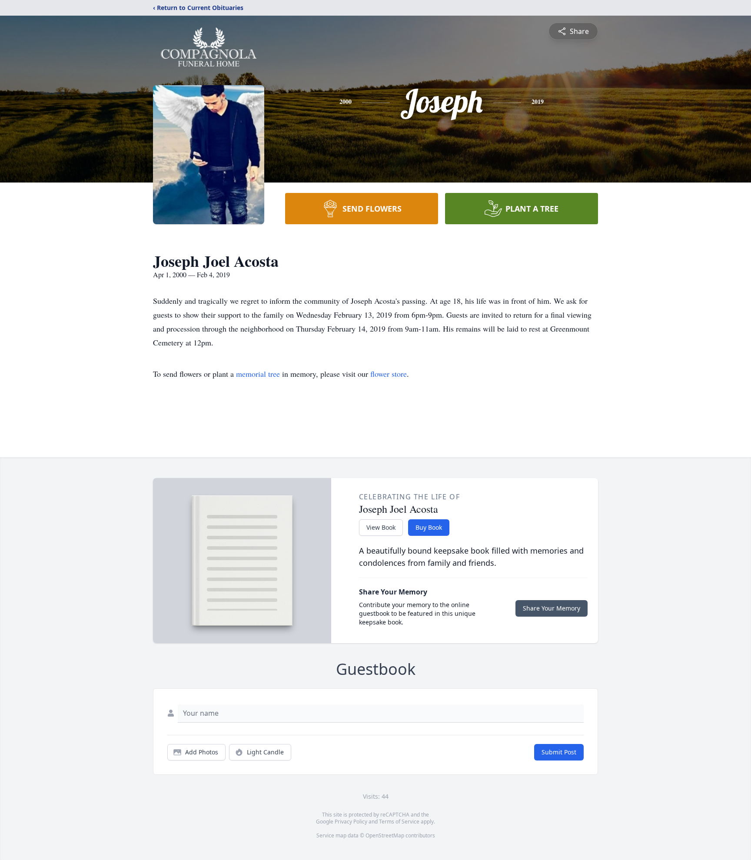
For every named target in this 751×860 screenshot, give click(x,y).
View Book (380, 527)
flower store (388, 374)
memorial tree (258, 374)
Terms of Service (399, 821)
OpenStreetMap (385, 835)
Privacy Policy (351, 821)
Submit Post (559, 752)
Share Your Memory (551, 608)
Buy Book (428, 527)
